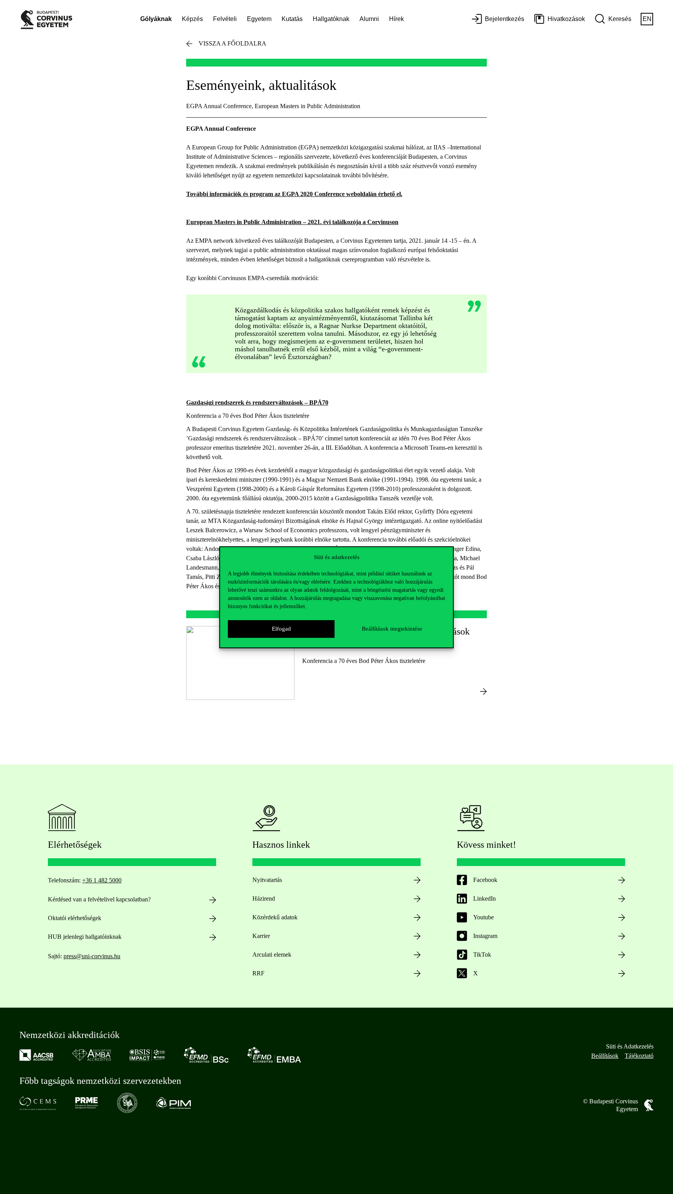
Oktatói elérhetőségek (74, 918)
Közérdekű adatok (275, 917)
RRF (258, 973)
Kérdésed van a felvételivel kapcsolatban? (99, 899)
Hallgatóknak (331, 19)
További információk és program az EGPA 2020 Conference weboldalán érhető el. (294, 194)
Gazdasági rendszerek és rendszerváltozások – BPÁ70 (257, 402)
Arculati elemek (271, 954)
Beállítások (604, 1055)
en (647, 19)
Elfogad (281, 629)
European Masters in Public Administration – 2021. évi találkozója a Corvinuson (292, 222)
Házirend (263, 898)
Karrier (261, 936)
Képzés (192, 19)
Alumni (369, 19)
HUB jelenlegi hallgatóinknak (85, 936)
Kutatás (292, 19)
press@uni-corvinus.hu (91, 956)
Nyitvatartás (267, 880)
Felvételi (225, 19)
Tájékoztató (639, 1055)
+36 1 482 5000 (102, 880)
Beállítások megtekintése (392, 629)
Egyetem (259, 19)
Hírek (396, 19)
